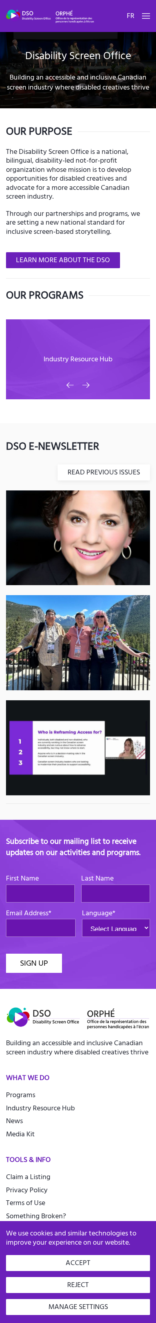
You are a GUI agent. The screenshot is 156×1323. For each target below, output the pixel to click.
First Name (22, 878)
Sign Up (34, 963)
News (14, 1121)
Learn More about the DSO (63, 260)
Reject (78, 1285)
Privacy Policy (27, 1190)
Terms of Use (25, 1203)
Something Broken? (36, 1216)
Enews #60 (78, 641)
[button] (146, 16)
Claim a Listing (28, 1177)
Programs (20, 1095)
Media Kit (20, 1134)
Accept (78, 1263)
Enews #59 (78, 746)
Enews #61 (78, 535)
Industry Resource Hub (40, 1108)
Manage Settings (78, 1307)
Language (98, 913)
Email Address (28, 913)
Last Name (97, 878)
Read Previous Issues (104, 472)
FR (130, 16)
